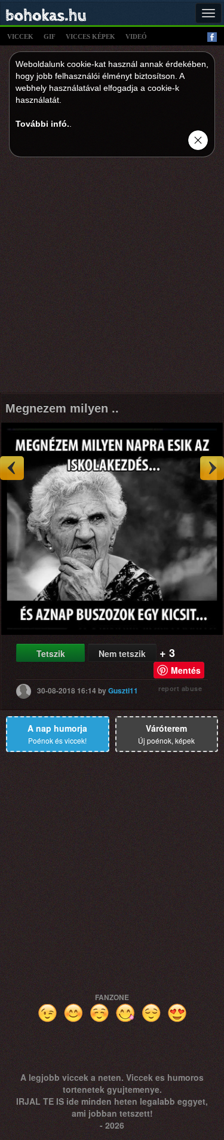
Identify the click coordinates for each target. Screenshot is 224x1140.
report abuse (180, 688)
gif (50, 36)
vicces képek (90, 36)
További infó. (42, 124)
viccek (20, 36)
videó (136, 36)
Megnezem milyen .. (62, 408)
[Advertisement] (112, 278)
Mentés (186, 670)
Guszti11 (123, 689)
